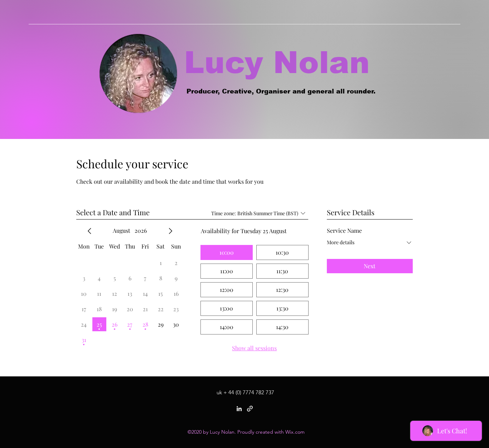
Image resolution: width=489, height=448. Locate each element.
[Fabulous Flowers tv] (249, 408)
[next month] (170, 231)
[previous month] (89, 231)
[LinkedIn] (239, 408)
